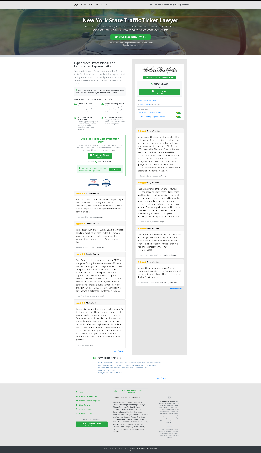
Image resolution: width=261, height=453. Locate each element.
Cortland (130, 407)
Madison (137, 414)
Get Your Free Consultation (130, 37)
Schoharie (144, 422)
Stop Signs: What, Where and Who (109, 373)
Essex (126, 409)
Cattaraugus (137, 402)
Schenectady (134, 422)
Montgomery (118, 417)
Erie (122, 409)
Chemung (133, 405)
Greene (123, 412)
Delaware (138, 407)
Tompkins (128, 427)
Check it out (115, 169)
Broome (129, 402)
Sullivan (116, 427)
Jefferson (116, 414)
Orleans (129, 419)
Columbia (122, 407)
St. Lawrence (131, 424)
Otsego (142, 419)
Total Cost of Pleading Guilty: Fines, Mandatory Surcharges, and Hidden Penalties (126, 365)
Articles (158, 5)
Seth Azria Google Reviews (167, 255)
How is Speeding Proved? (106, 370)
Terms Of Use (141, 448)
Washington (117, 429)
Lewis (123, 414)
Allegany (122, 402)
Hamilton (129, 412)
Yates (142, 429)
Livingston (130, 414)
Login (129, 450)
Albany (115, 402)
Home (151, 5)
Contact (185, 5)
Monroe (145, 414)
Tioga (121, 427)
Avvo (91, 345)
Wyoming (132, 429)
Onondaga (141, 417)
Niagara (127, 417)
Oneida (133, 417)
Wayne (125, 429)
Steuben (139, 424)
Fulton (138, 409)
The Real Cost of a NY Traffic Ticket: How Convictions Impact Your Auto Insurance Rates (129, 363)
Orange (122, 419)
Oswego (136, 419)
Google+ (100, 217)
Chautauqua (124, 405)
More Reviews (118, 351)
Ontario (116, 419)
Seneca (122, 424)
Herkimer (137, 412)
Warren (141, 427)
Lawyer (173, 5)
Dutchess (116, 409)
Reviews (165, 5)
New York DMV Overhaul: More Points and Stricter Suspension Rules (122, 368)
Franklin (132, 409)
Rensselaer (117, 422)
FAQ (179, 5)
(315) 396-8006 (104, 161)
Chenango (141, 405)
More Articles (161, 378)
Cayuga (115, 405)
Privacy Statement (152, 448)
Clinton (115, 407)
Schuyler (116, 424)
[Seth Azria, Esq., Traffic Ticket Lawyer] (90, 5)
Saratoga (125, 422)
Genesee (116, 412)
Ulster (135, 427)
